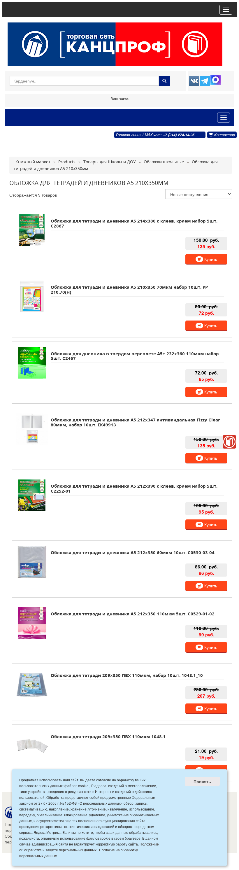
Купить (210, 259)
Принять (202, 781)
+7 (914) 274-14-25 (178, 134)
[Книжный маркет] (229, 442)
